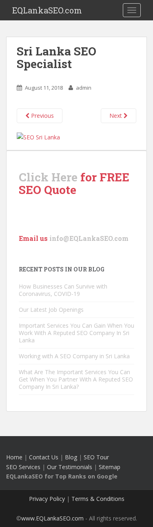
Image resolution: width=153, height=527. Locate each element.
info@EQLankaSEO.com (89, 238)
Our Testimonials (69, 467)
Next (116, 115)
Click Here (48, 177)
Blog (71, 457)
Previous (41, 115)
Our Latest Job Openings (51, 309)
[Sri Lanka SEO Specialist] (38, 136)
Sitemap (109, 467)
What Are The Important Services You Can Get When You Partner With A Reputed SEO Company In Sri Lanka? (76, 379)
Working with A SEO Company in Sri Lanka (74, 356)
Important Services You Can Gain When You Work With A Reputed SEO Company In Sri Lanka (76, 333)
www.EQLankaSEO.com (52, 518)
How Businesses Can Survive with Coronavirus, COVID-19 (63, 290)
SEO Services (23, 467)
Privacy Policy (47, 499)
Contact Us (43, 457)
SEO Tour (96, 457)
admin (83, 87)
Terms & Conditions (97, 499)
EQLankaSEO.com (47, 10)
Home (14, 457)
